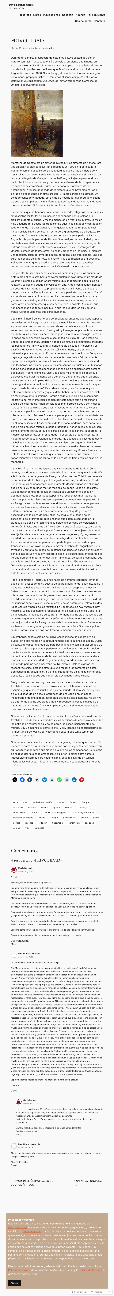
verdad (16, 828)
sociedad (89, 823)
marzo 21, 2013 (30, 1103)
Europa (85, 802)
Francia (44, 807)
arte (25, 802)
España (73, 802)
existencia (18, 807)
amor (15, 802)
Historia (68, 807)
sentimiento (74, 823)
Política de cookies (19, 1270)
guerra (56, 807)
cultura (60, 802)
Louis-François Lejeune (83, 812)
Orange (54, 817)
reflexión (43, 823)
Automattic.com (32, 1231)
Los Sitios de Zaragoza (55, 812)
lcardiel (34, 48)
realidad (29, 823)
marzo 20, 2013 (25, 871)
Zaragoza (39, 828)
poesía (96, 817)
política (16, 823)
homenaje (82, 807)
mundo (41, 817)
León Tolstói (19, 812)
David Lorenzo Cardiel (21, 4)
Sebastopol (57, 823)
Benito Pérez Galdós (42, 802)
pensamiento (69, 817)
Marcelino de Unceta (23, 817)
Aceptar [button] (14, 1283)
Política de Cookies (90, 1270)
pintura (84, 817)
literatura (34, 812)
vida (27, 828)
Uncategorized (48, 48)
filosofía (32, 807)
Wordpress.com (17, 1227)
